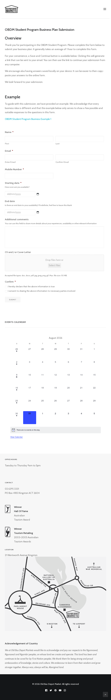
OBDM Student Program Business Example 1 (28, 119)
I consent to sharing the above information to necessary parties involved (41, 291)
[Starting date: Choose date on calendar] (37, 194)
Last (58, 143)
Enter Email (10, 162)
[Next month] (99, 337)
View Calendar (16, 437)
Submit (12, 300)
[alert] (55, 430)
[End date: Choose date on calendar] (37, 212)
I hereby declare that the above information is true (31, 286)
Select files (54, 265)
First (7, 143)
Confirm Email (62, 162)
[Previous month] (12, 337)
